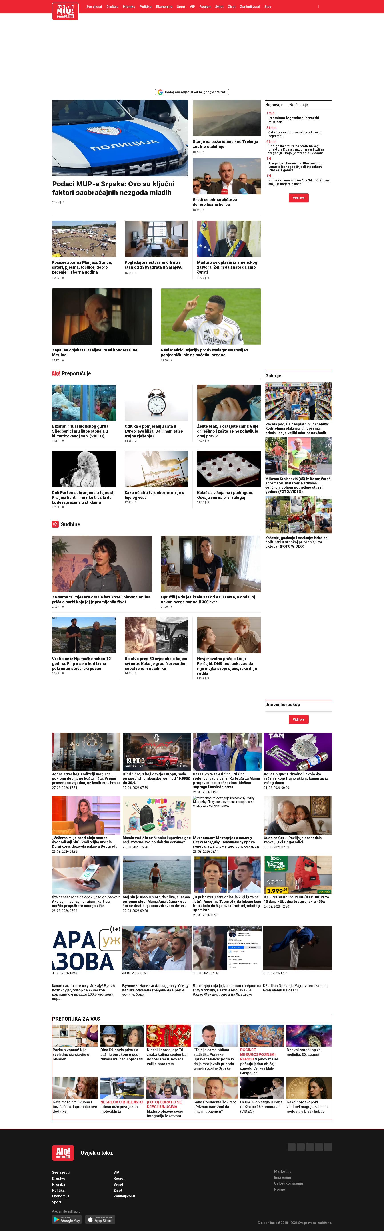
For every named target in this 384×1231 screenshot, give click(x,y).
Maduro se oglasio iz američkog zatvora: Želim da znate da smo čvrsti (227, 267)
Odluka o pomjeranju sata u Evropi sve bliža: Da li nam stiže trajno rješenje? (154, 431)
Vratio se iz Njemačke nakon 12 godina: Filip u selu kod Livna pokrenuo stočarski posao (81, 663)
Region (205, 7)
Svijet (219, 7)
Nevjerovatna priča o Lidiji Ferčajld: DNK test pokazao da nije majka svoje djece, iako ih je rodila (227, 666)
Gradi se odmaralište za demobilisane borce (215, 202)
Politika (146, 7)
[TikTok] (310, 1147)
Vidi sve (298, 198)
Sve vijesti (94, 7)
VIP (192, 7)
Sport (181, 7)
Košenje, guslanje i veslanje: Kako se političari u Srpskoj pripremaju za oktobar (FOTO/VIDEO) (296, 542)
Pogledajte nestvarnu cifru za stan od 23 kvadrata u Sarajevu (154, 265)
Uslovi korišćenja (288, 1183)
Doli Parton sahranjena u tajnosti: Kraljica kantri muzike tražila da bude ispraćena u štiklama (84, 497)
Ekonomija (164, 7)
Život (232, 7)
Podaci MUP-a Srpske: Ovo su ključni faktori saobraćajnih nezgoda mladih (113, 188)
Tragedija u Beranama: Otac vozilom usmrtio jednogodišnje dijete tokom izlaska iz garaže (295, 166)
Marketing (283, 1171)
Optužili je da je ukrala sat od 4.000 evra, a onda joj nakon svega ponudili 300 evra (208, 599)
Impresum (282, 1177)
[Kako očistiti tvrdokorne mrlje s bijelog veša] (156, 469)
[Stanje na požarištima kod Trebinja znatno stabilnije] (227, 118)
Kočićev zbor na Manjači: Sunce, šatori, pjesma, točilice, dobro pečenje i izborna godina (82, 267)
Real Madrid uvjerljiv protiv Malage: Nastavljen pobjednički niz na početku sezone (204, 352)
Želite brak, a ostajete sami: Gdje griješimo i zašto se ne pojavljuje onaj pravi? (227, 431)
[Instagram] (319, 1147)
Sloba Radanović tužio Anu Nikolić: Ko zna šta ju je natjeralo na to (299, 182)
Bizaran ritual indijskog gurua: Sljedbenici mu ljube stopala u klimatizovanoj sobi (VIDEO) (81, 431)
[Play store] (67, 1219)
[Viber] (328, 1147)
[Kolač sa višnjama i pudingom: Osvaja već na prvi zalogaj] (229, 469)
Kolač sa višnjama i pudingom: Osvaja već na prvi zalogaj (225, 495)
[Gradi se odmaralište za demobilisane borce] (227, 176)
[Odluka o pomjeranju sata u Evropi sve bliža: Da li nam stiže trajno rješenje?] (156, 403)
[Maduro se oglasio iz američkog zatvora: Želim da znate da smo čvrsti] (229, 239)
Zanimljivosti (250, 7)
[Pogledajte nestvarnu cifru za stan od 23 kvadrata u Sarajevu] (156, 239)
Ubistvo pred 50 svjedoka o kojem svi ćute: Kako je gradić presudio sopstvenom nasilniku (156, 663)
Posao (279, 1189)
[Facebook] (292, 1147)
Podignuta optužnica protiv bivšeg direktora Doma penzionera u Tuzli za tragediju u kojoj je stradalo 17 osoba (296, 149)
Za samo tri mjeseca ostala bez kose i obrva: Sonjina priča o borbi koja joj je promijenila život (101, 599)
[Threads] (301, 1147)
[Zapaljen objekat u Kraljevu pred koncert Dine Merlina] (102, 316)
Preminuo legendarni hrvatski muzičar (293, 120)
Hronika (129, 7)
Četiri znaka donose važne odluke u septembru (294, 134)
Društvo (112, 7)
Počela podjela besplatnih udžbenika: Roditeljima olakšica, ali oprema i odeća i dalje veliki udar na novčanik (297, 428)
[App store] (100, 1219)
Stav (267, 7)
